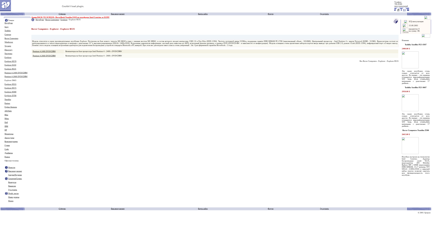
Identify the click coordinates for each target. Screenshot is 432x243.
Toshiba (8, 31)
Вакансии (12, 186)
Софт (7, 149)
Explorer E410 (10, 65)
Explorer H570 (10, 61)
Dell (6, 122)
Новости (11, 167)
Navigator (8, 54)
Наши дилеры (13, 197)
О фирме (62, 14)
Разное (7, 157)
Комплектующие (11, 141)
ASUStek (8, 111)
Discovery (8, 50)
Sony (7, 27)
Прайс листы (13, 193)
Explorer (8, 57)
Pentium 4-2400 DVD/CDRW (16, 73)
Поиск (10, 201)
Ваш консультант (118, 14)
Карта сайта (203, 14)
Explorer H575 (10, 88)
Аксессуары (9, 138)
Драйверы (9, 153)
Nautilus (8, 99)
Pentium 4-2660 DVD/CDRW (16, 76)
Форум (270, 14)
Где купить (324, 14)
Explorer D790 (10, 96)
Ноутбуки (9, 23)
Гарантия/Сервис (15, 179)
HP (6, 130)
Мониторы (9, 134)
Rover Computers (11, 38)
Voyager (8, 46)
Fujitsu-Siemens (11, 107)
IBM (6, 126)
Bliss (6, 115)
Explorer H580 (10, 92)
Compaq (8, 34)
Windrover (9, 42)
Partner (7, 103)
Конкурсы (12, 182)
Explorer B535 (10, 69)
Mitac (7, 118)
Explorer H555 (10, 84)
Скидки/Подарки (15, 175)
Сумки (7, 145)
